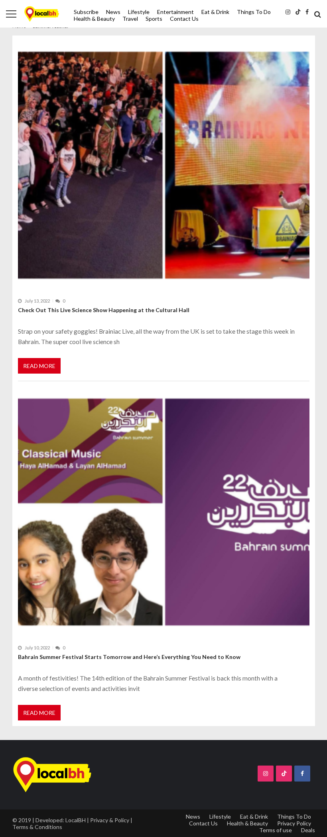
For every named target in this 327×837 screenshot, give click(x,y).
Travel (130, 18)
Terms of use (275, 830)
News (113, 11)
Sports (154, 18)
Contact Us (184, 18)
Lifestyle (139, 11)
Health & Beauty (94, 18)
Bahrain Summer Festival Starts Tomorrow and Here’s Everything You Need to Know (129, 656)
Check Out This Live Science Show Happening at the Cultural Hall (103, 310)
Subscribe (86, 11)
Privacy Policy (294, 823)
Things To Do (254, 11)
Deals (308, 830)
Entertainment (175, 11)
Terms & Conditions (37, 826)
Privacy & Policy (109, 820)
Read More (39, 365)
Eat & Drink (215, 11)
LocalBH (75, 820)
